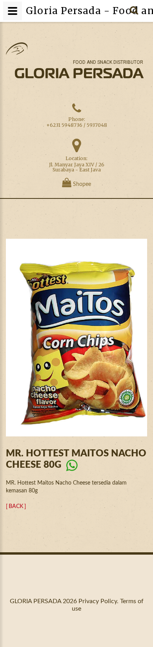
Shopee (81, 184)
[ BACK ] (16, 506)
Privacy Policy (97, 601)
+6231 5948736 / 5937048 (76, 125)
